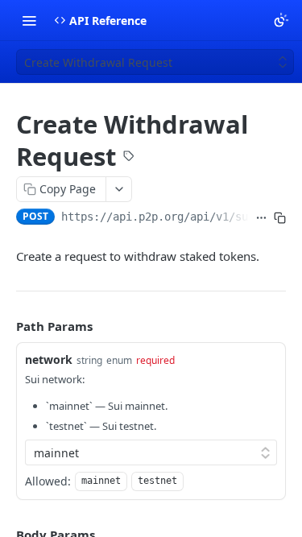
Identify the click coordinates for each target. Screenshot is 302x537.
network (48, 359)
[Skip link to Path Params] (5, 326)
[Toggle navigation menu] (29, 20)
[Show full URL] (261, 218)
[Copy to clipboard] (280, 218)
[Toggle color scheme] (281, 20)
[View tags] (129, 157)
